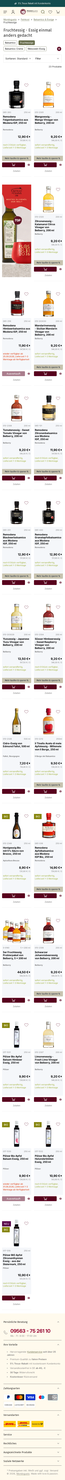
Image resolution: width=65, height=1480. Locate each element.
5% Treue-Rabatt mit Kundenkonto (34, 3)
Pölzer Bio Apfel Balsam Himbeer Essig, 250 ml (12, 1059)
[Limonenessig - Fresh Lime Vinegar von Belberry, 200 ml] (48, 1034)
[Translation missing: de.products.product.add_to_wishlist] (50, 11)
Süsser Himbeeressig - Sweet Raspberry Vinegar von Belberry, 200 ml (47, 643)
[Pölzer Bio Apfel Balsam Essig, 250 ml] (16, 1133)
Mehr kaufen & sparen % (16, 158)
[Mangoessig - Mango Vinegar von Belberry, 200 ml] (48, 94)
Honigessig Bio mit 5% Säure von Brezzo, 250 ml (13, 850)
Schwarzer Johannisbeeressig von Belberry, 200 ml (47, 955)
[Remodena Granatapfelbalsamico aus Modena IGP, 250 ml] (48, 512)
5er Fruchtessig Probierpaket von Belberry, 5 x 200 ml (15, 955)
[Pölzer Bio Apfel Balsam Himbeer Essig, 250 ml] (16, 1034)
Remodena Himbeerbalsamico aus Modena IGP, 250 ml (16, 328)
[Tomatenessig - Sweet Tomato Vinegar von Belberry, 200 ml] (16, 408)
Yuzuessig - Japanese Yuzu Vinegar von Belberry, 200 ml (16, 641)
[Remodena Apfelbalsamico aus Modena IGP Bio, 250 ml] (48, 825)
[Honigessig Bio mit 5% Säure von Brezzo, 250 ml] (16, 825)
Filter (38, 58)
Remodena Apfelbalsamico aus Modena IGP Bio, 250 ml (44, 852)
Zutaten (16, 171)
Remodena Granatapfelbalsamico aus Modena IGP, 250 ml (48, 539)
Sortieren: (16, 58)
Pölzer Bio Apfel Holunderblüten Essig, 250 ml (44, 1158)
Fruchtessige (26, 42)
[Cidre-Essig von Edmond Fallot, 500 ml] (16, 721)
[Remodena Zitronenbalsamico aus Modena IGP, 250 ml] (48, 408)
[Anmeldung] (13, 11)
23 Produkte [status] (55, 66)
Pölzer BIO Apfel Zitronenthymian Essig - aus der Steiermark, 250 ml (14, 1259)
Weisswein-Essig (36, 48)
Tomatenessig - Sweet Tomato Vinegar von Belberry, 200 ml (16, 432)
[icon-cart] (58, 11)
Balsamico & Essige (44, 19)
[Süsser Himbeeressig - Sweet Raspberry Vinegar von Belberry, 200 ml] (48, 616)
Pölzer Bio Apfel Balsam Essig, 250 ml (15, 1157)
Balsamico (10, 42)
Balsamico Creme (14, 48)
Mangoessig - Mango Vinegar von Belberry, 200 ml (46, 119)
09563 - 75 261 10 (30, 1331)
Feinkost (25, 19)
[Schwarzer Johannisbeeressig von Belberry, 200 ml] (48, 930)
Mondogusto (10, 19)
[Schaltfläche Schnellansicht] (28, 164)
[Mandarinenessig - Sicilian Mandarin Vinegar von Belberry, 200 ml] (48, 303)
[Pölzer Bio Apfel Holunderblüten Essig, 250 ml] (48, 1133)
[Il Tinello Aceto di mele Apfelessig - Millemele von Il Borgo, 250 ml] (48, 721)
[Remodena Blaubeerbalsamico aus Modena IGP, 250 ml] (16, 512)
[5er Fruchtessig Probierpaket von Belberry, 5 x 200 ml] (16, 930)
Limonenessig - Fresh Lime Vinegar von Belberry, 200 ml (47, 1059)
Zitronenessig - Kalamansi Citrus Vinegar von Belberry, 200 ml (45, 226)
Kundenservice (34, 1352)
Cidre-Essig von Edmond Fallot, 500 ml (16, 745)
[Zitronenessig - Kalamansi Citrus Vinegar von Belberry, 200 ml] (48, 199)
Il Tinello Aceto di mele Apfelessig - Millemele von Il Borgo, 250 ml (48, 746)
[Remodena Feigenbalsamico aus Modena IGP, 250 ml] (16, 94)
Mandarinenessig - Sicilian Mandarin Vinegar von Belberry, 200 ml (46, 330)
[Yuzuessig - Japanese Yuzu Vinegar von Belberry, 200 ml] (16, 616)
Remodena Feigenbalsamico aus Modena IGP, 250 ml (15, 119)
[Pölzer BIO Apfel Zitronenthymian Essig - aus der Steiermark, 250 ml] (16, 1233)
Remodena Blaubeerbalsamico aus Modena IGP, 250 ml (14, 539)
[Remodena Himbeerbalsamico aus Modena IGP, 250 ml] (16, 303)
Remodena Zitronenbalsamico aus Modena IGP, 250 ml (46, 434)
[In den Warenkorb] (13, 164)
